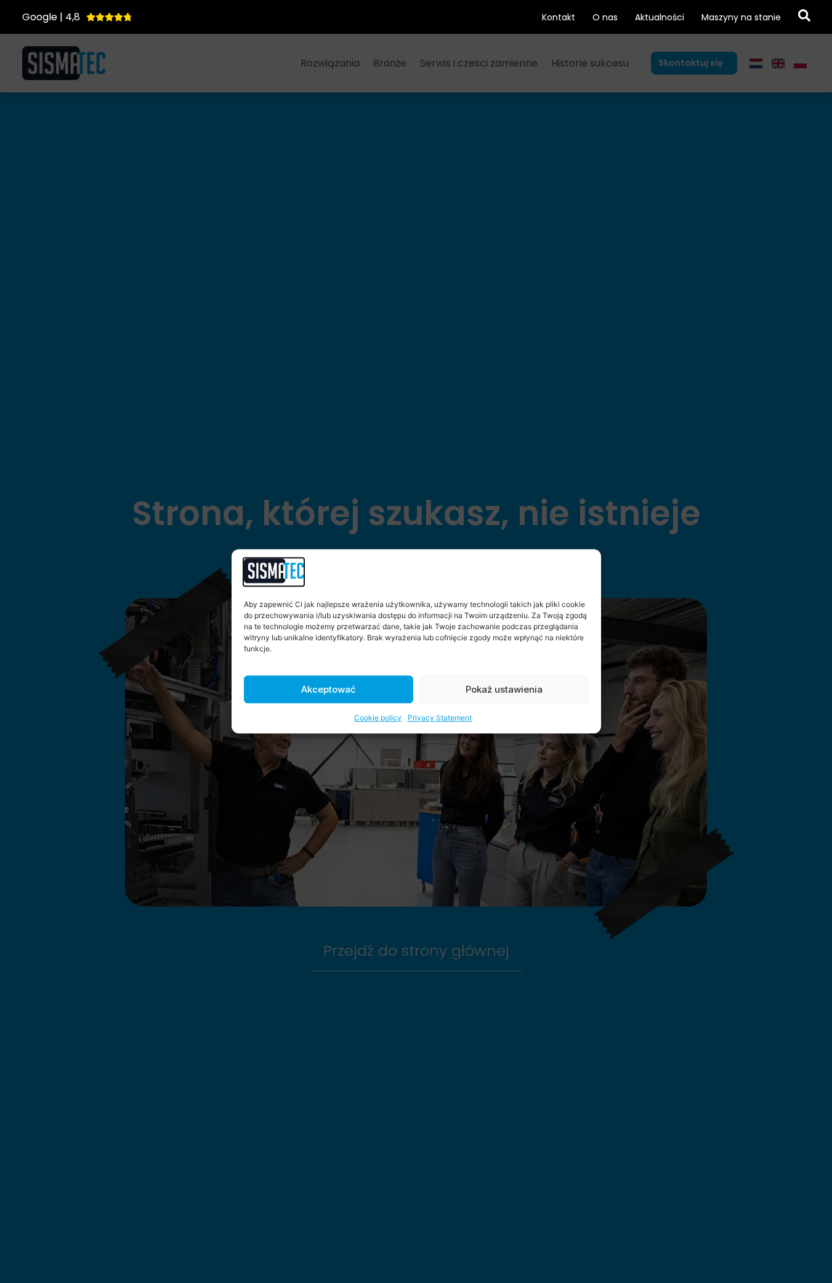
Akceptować (328, 689)
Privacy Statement (440, 718)
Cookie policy (378, 718)
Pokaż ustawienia (504, 689)
